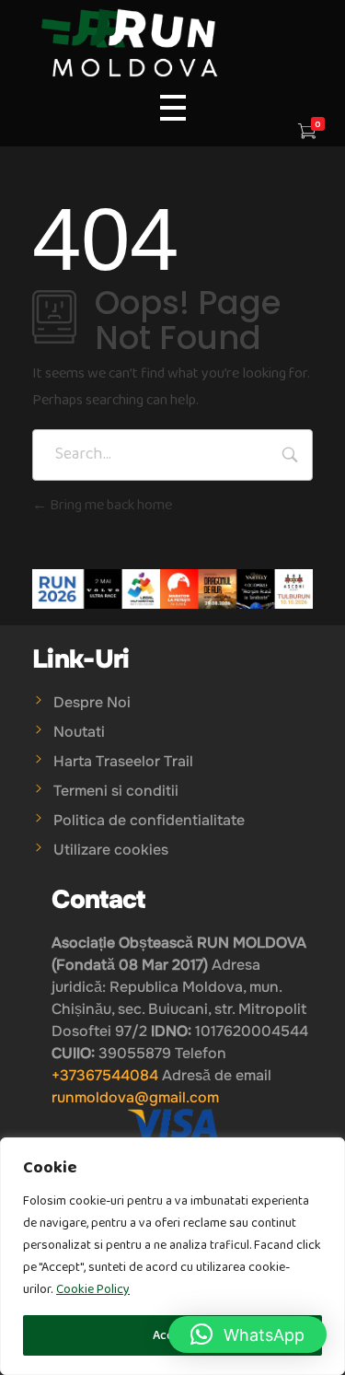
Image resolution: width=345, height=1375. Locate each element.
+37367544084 (105, 1075)
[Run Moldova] (172, 43)
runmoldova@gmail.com (135, 1097)
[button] (247, 1334)
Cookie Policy (93, 1289)
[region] (172, 1256)
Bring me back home (109, 505)
